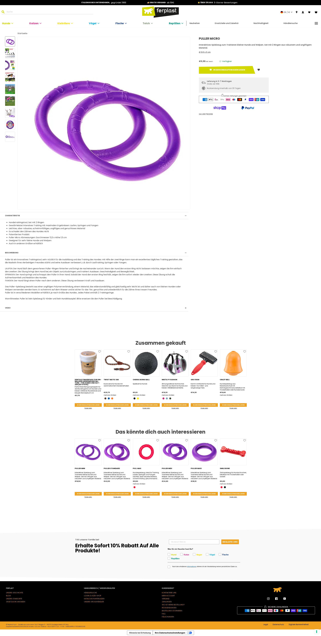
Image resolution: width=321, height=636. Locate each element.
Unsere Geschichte (14, 592)
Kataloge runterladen (94, 598)
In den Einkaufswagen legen (88, 405)
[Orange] (112, 398)
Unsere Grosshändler (94, 601)
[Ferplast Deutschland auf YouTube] (283, 598)
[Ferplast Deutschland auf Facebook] (274, 598)
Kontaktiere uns (169, 592)
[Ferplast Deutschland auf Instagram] (268, 598)
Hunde (6, 23)
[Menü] (316, 23)
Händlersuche (291, 23)
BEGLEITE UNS (230, 541)
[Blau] (109, 398)
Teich (146, 23)
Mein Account (168, 595)
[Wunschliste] (309, 12)
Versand (165, 598)
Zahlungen (167, 601)
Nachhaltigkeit (261, 23)
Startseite (22, 33)
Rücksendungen (169, 607)
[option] (103, 2)
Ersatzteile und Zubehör (227, 23)
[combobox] (49, 12)
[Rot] (134, 487)
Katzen (33, 23)
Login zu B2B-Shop (92, 595)
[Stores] (297, 12)
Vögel (92, 23)
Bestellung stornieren (172, 610)
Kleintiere (63, 23)
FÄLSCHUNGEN (168, 616)
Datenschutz (278, 624)
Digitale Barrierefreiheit (299, 624)
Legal (265, 624)
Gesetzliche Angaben (15, 601)
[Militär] (170, 398)
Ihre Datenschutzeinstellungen (170, 632)
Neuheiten (194, 23)
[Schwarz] (134, 398)
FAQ (163, 613)
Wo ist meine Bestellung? (173, 604)
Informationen (191, 566)
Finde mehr (88, 408)
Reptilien (174, 23)
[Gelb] (138, 398)
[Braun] (105, 398)
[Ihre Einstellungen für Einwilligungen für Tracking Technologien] (316, 631)
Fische (119, 23)
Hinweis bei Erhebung (140, 632)
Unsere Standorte (14, 598)
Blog (8, 595)
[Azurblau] (167, 398)
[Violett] (163, 398)
